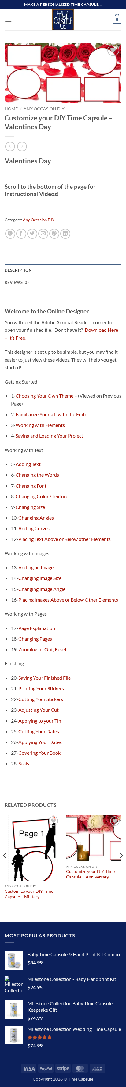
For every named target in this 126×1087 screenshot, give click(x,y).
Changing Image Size (39, 578)
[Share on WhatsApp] (10, 234)
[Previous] (5, 867)
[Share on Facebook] (21, 234)
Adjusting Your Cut (38, 710)
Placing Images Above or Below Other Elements (68, 599)
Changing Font (31, 485)
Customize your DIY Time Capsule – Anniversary (90, 874)
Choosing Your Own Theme (44, 396)
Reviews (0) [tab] (17, 282)
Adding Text (28, 464)
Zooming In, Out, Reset (42, 649)
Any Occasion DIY (44, 108)
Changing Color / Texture (42, 496)
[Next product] (10, 146)
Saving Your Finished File (44, 678)
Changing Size (30, 507)
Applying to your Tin (39, 721)
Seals (23, 763)
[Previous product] (22, 146)
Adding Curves (34, 528)
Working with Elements (40, 425)
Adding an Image (36, 567)
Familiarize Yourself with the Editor (52, 414)
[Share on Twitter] (32, 234)
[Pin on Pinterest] (54, 234)
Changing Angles (36, 517)
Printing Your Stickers (41, 688)
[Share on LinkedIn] (65, 234)
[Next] (121, 867)
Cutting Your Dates (38, 731)
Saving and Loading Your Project (49, 435)
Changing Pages (35, 639)
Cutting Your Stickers (40, 699)
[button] (8, 19)
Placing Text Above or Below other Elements (64, 539)
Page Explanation (36, 628)
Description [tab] (18, 270)
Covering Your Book (39, 753)
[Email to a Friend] (43, 234)
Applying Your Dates (40, 742)
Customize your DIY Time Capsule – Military (29, 894)
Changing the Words (37, 474)
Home (11, 108)
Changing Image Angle (41, 589)
